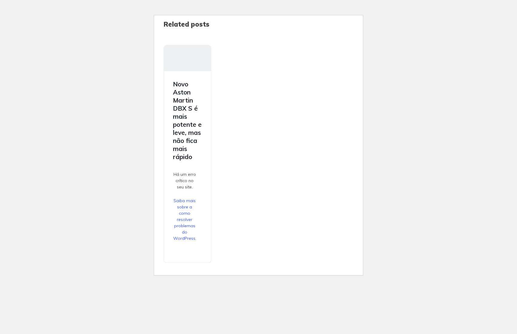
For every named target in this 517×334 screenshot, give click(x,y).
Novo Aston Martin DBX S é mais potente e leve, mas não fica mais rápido (187, 120)
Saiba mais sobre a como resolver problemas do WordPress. (184, 219)
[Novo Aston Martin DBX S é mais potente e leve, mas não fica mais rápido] (187, 58)
